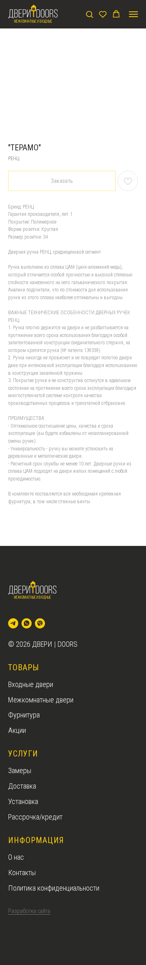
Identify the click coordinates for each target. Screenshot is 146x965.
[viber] (40, 623)
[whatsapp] (26, 623)
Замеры (19, 770)
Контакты (22, 872)
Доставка (22, 786)
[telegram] (13, 623)
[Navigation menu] (133, 14)
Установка (23, 801)
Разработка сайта (29, 911)
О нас (16, 857)
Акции (17, 730)
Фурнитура (24, 715)
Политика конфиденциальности (53, 888)
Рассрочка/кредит (35, 817)
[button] (89, 14)
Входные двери (30, 684)
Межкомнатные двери (40, 699)
